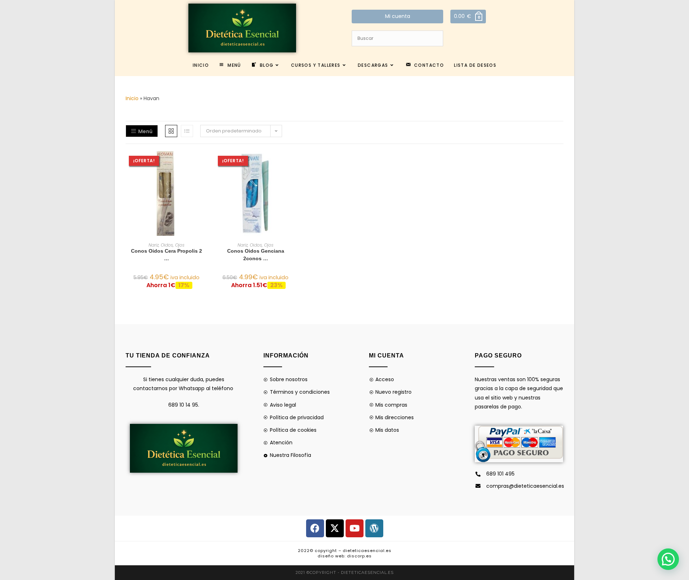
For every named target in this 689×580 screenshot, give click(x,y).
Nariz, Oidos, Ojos (166, 245)
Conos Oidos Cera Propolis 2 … (166, 254)
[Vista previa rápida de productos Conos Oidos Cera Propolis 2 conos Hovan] (205, 163)
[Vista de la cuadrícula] (171, 131)
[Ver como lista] (187, 131)
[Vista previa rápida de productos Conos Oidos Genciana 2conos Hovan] (294, 163)
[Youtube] (355, 528)
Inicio (132, 98)
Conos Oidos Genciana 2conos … (255, 254)
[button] (205, 182)
